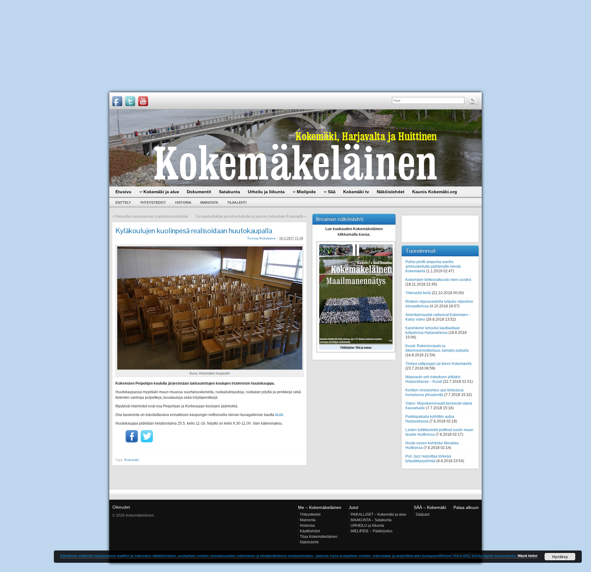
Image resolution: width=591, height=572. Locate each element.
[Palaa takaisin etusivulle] (295, 148)
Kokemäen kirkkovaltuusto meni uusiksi (438, 280)
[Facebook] (117, 101)
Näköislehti (309, 542)
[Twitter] (130, 101)
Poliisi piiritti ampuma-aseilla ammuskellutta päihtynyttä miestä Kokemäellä (433, 266)
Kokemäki (131, 460)
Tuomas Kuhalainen (261, 238)
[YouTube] (143, 101)
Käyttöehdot (310, 531)
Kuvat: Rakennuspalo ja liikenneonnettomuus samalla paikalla (437, 348)
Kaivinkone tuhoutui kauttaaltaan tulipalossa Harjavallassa (432, 330)
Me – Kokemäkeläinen (319, 507)
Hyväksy (560, 556)
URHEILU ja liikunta (367, 525)
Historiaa (307, 525)
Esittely (123, 202)
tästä (279, 415)
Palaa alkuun (466, 507)
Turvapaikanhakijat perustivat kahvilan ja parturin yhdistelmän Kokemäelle (249, 216)
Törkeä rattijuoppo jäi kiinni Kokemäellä (438, 364)
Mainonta (209, 202)
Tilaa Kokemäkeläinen (318, 536)
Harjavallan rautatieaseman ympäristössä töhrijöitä (151, 216)
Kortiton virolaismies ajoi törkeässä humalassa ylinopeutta (434, 392)
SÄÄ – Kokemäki (430, 507)
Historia (183, 202)
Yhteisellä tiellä (418, 293)
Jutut (353, 507)
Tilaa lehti (237, 202)
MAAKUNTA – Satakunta (371, 520)
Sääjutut (422, 514)
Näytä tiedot (527, 555)
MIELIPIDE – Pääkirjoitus (371, 531)
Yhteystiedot (153, 202)
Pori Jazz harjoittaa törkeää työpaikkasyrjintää (428, 458)
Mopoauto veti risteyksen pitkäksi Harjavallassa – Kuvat (432, 379)
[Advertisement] (295, 46)
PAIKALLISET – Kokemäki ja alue (378, 514)
